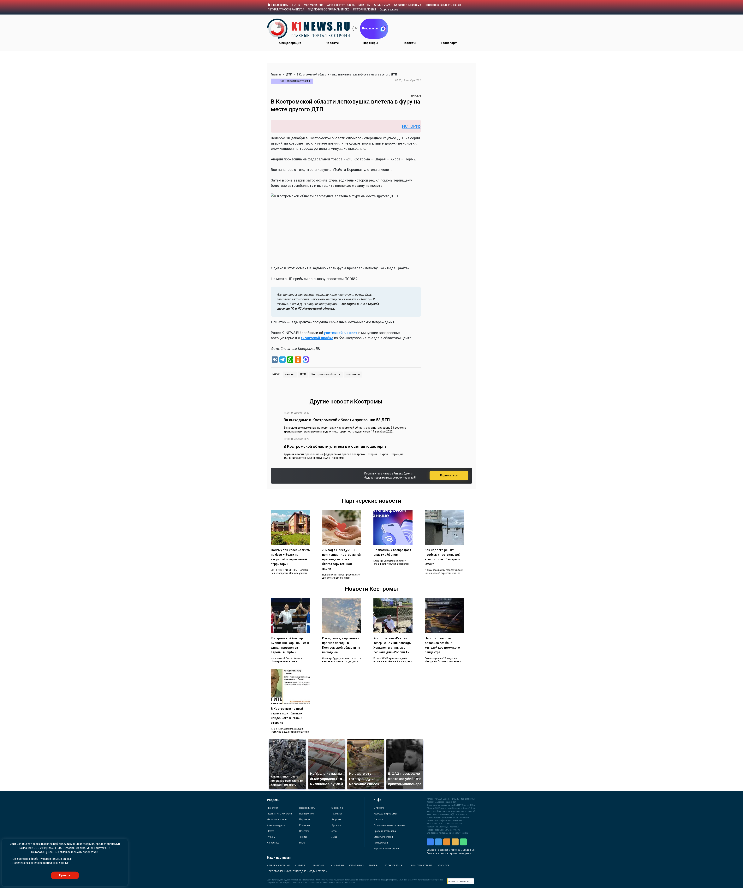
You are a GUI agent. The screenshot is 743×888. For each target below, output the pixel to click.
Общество (304, 831)
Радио (302, 842)
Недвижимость (307, 808)
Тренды (303, 837)
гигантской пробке (317, 338)
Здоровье (336, 819)
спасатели (353, 374)
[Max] (306, 360)
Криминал (304, 825)
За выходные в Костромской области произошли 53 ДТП (337, 420)
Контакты (378, 819)
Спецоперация (290, 43)
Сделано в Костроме (407, 4)
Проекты (409, 43)
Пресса (270, 831)
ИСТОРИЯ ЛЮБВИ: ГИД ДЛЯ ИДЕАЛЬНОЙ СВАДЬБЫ (409, 126)
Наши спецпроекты (277, 819)
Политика (336, 813)
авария (289, 374)
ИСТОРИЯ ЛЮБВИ (364, 9)
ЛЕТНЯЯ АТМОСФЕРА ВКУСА (286, 9)
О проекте (378, 808)
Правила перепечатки (384, 831)
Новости (332, 43)
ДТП (289, 74)
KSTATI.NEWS (356, 865)
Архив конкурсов (276, 825)
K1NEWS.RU (337, 865)
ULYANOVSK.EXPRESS (421, 865)
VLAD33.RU (301, 865)
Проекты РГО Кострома (279, 813)
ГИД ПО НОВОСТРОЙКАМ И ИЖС (328, 9)
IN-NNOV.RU (318, 865)
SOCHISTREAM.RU (394, 865)
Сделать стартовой (383, 837)
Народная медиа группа (386, 848)
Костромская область (326, 374)
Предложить (279, 4)
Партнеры (370, 43)
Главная (276, 74)
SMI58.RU (374, 865)
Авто (333, 831)
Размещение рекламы (385, 813)
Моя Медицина (313, 4)
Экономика (337, 808)
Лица (334, 837)
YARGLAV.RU (444, 865)
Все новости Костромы (295, 80)
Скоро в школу (389, 9)
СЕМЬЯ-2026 (382, 4)
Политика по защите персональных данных (450, 853)
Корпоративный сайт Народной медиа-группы (297, 871)
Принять (65, 875)
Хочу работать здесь (341, 4)
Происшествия (306, 813)
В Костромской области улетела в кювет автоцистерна (335, 446)
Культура (336, 825)
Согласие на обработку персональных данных (450, 850)
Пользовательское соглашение (389, 825)
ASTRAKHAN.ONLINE (278, 865)
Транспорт (449, 43)
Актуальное (273, 842)
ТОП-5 (296, 4)
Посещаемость (380, 842)
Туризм (271, 837)
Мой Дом (364, 4)
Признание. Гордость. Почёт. (443, 4)
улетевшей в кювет (340, 333)
